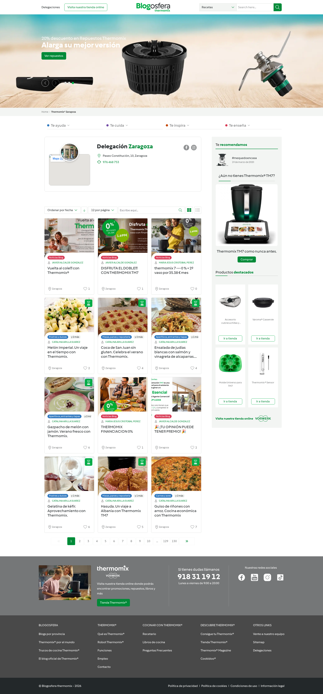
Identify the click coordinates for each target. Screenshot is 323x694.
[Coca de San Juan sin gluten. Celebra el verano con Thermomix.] (122, 319)
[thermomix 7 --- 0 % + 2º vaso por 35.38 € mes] (176, 240)
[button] (218, 7)
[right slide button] (55, 83)
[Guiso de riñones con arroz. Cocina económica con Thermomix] (176, 478)
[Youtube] (254, 577)
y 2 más (75, 337)
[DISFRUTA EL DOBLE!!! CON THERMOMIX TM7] (122, 240)
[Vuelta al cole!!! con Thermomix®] (69, 240)
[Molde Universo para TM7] (230, 363)
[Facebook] (241, 577)
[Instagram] (267, 577)
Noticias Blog (56, 257)
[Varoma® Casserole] (263, 300)
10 (148, 541)
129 (165, 541)
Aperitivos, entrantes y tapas (171, 337)
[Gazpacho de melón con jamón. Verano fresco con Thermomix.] (69, 398)
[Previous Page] (59, 541)
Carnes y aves (163, 495)
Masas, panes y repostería (116, 337)
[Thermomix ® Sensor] (263, 363)
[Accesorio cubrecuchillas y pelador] (230, 300)
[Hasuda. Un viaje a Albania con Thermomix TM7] (122, 478)
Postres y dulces (58, 337)
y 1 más (195, 337)
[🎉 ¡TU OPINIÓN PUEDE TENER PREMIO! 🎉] (176, 398)
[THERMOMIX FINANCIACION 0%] (122, 398)
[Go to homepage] (153, 7)
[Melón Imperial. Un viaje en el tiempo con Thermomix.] (69, 319)
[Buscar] (278, 7)
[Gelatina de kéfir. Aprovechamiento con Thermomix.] (69, 478)
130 (174, 541)
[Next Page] (187, 541)
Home (44, 111)
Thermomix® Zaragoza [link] (63, 111)
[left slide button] (45, 83)
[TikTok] (280, 577)
